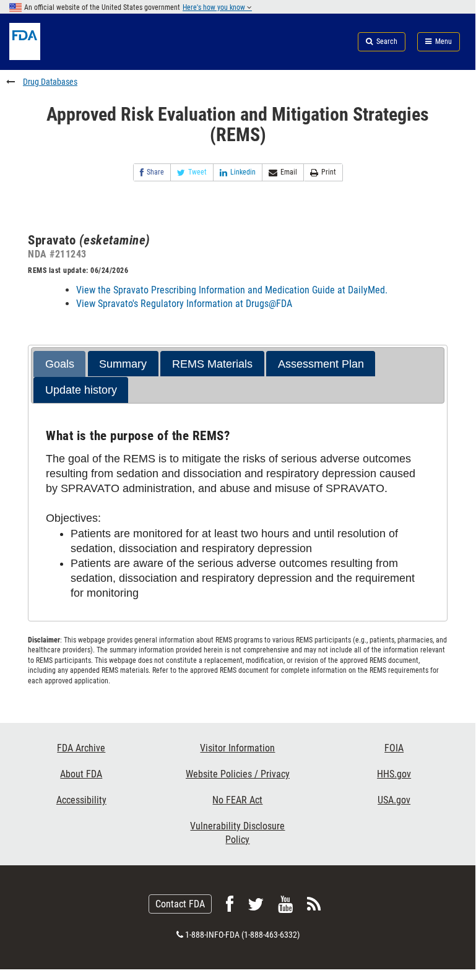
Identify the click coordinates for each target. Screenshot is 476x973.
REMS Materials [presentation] (212, 364)
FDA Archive (81, 748)
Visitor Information (237, 748)
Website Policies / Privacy (238, 774)
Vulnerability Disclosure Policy (237, 832)
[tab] (59, 364)
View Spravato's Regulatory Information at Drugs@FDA (184, 303)
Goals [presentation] (59, 364)
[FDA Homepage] (79, 57)
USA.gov (394, 800)
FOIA (394, 748)
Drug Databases (50, 82)
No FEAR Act (237, 800)
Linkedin (243, 172)
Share (155, 172)
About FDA (81, 774)
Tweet (197, 172)
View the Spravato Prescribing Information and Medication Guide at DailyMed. (231, 290)
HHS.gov (394, 774)
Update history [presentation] (81, 390)
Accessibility (81, 800)
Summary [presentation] (123, 364)
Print (328, 172)
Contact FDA (180, 904)
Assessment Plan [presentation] (321, 364)
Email (288, 172)
